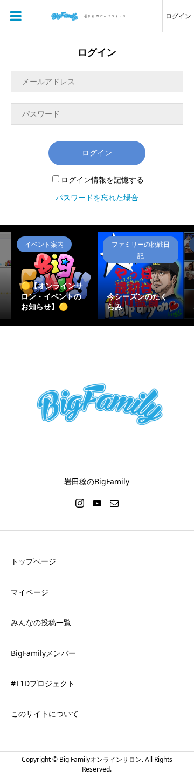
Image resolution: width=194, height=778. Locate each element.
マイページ (29, 592)
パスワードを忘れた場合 (97, 197)
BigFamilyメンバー (43, 653)
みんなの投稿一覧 (41, 622)
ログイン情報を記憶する (102, 179)
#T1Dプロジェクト (43, 683)
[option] (54, 275)
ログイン (178, 16)
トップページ (33, 561)
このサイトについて (45, 713)
